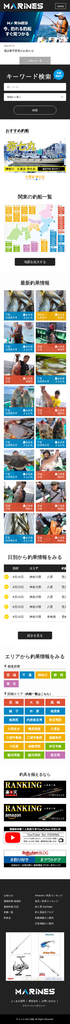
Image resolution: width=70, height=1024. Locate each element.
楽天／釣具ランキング (46, 901)
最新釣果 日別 (11, 906)
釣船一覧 (8, 912)
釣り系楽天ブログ (44, 912)
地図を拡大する (35, 262)
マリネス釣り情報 (26, 1019)
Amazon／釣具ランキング (49, 895)
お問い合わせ (49, 1001)
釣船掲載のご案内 (44, 917)
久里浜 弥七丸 (35, 177)
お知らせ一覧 (35, 60)
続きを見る (35, 635)
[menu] (61, 6)
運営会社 (33, 1001)
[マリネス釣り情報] (23, 5)
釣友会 (7, 917)
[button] (62, 158)
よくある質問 (18, 1001)
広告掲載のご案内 (44, 923)
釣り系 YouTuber (44, 906)
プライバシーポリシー (34, 1005)
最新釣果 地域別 (12, 901)
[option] (35, 27)
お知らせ (8, 895)
